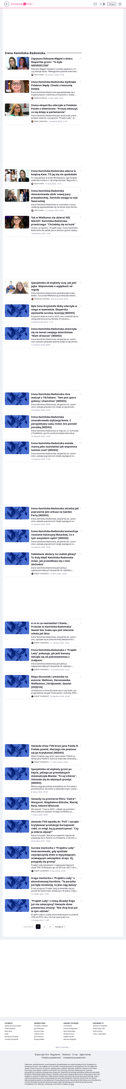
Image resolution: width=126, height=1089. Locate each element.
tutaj (72, 1084)
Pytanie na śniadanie (100, 1026)
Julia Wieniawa (39, 1028)
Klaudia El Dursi (68, 1034)
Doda (6, 1034)
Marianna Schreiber (11, 1037)
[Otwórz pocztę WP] (95, 4)
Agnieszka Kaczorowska (13, 1026)
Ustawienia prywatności (74, 1057)
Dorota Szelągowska (70, 1028)
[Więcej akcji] (80, 58)
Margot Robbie (39, 1039)
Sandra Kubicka (10, 1028)
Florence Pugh (39, 1031)
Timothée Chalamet (41, 1026)
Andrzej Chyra (39, 1034)
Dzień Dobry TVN (99, 1028)
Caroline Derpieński (11, 1039)
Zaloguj (112, 4)
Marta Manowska (69, 1031)
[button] (102, 4)
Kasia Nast (8, 1031)
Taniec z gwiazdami (99, 1034)
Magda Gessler (68, 1037)
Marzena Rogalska (69, 1039)
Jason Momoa (38, 1037)
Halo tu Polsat (97, 1031)
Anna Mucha (67, 1026)
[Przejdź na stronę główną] (6, 5)
